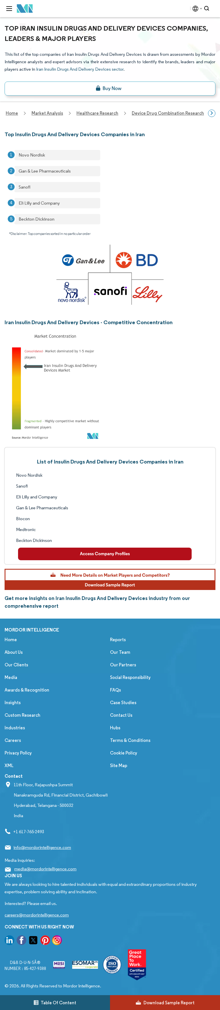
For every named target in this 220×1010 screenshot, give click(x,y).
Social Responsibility (130, 677)
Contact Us (121, 715)
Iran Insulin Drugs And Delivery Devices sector (79, 69)
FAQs (115, 690)
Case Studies (123, 702)
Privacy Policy (18, 753)
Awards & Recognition (27, 690)
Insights (13, 702)
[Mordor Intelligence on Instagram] (57, 941)
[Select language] (196, 8)
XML (9, 765)
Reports (118, 639)
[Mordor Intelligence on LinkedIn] (9, 941)
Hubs (115, 727)
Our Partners (123, 665)
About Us (14, 652)
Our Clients (16, 665)
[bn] (110, 89)
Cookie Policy (123, 753)
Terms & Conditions (130, 740)
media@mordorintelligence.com (45, 869)
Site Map (118, 765)
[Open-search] (207, 8)
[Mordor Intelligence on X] (33, 941)
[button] (110, 579)
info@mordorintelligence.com (42, 847)
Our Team (120, 652)
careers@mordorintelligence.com (37, 915)
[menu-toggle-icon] (9, 9)
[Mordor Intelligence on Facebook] (21, 941)
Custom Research (22, 715)
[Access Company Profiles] (105, 554)
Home (11, 639)
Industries (15, 727)
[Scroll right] (211, 113)
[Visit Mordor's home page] (25, 8)
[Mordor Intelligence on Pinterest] (45, 941)
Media (11, 677)
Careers (13, 740)
